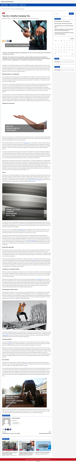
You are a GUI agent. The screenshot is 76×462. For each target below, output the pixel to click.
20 (55, 49)
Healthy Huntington (7, 18)
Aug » (73, 53)
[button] (74, 5)
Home (4, 13)
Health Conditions (4, 4)
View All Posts (16, 423)
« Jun (55, 53)
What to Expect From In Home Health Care (62, 21)
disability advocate (22, 229)
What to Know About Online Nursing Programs (63, 23)
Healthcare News (22, 4)
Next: (45, 432)
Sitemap (38, 461)
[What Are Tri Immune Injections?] (43, 446)
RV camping (39, 279)
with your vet (27, 142)
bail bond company (31, 240)
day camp (25, 362)
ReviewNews (42, 459)
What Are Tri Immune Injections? (43, 452)
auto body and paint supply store (35, 179)
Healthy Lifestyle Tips (14, 4)
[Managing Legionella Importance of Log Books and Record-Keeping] (26, 446)
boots (34, 260)
